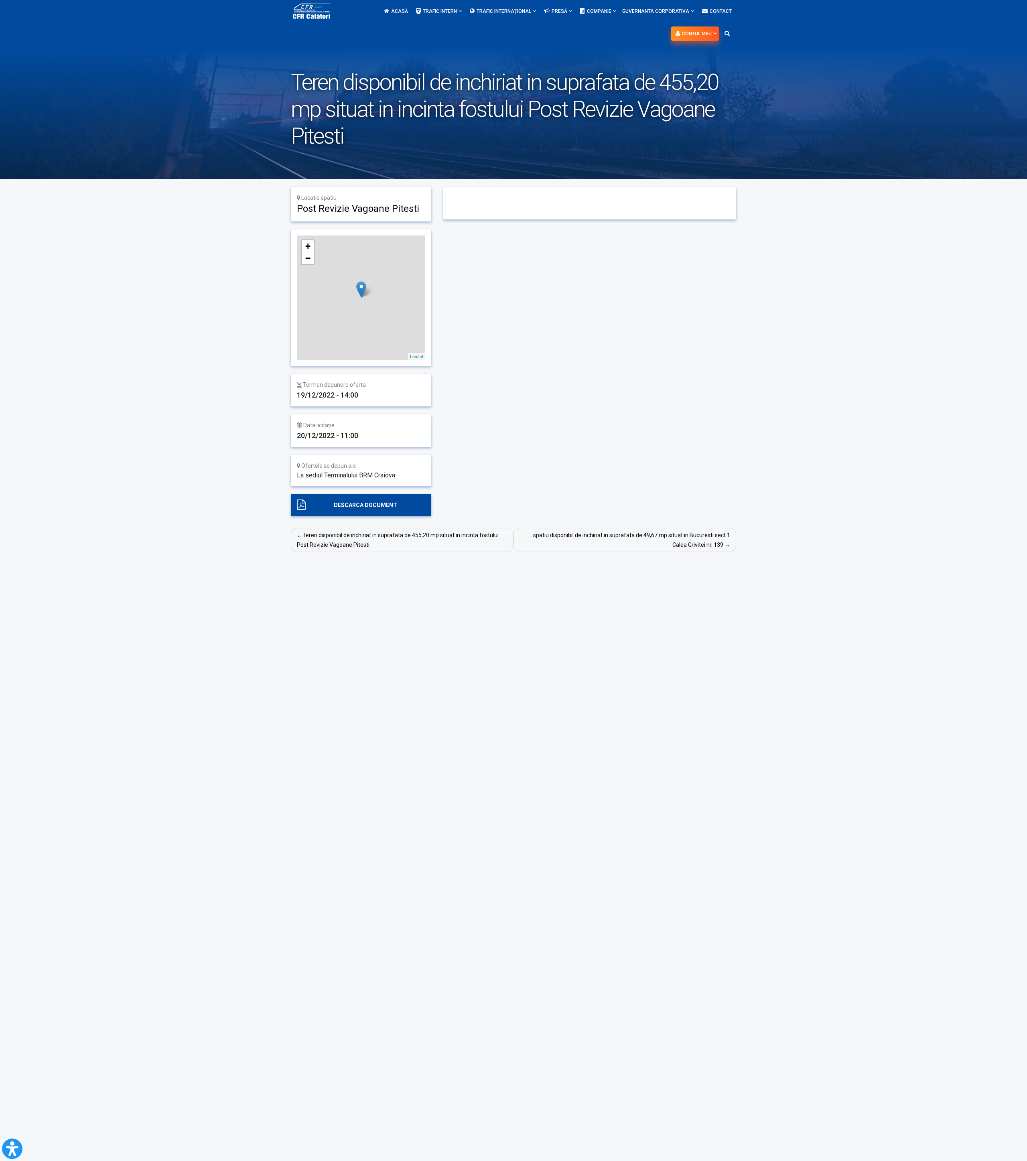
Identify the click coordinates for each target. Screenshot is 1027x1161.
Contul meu (697, 34)
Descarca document (365, 505)
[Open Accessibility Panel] (12, 1149)
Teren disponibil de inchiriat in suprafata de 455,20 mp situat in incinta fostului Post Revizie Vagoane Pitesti (398, 540)
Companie (600, 11)
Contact (721, 11)
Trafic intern (440, 11)
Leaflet (416, 356)
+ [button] (308, 246)
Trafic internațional (504, 11)
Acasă (399, 11)
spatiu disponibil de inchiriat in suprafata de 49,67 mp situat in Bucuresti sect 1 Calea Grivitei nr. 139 (631, 540)
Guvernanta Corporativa (656, 11)
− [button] (308, 258)
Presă (560, 11)
